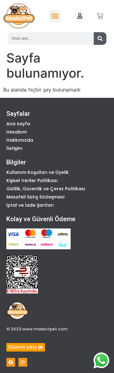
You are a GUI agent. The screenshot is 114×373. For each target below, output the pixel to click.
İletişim (14, 148)
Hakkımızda (19, 140)
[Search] (100, 38)
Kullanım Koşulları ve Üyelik (37, 172)
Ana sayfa (18, 124)
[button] (55, 16)
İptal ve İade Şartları (30, 205)
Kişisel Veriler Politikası (32, 180)
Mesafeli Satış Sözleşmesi (35, 197)
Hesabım (16, 132)
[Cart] (100, 16)
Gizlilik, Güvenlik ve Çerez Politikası (45, 189)
